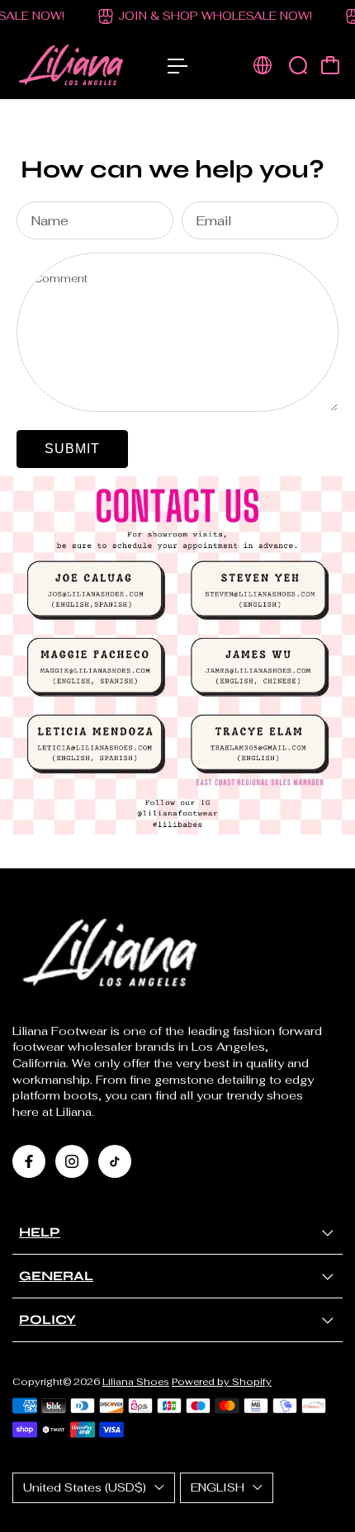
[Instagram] (71, 1161)
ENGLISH (217, 1487)
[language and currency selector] (262, 65)
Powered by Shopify (222, 1381)
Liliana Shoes (135, 1381)
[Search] (298, 65)
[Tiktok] (114, 1161)
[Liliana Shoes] (81, 66)
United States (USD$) (84, 1487)
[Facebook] (28, 1161)
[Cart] (330, 65)
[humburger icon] (177, 66)
